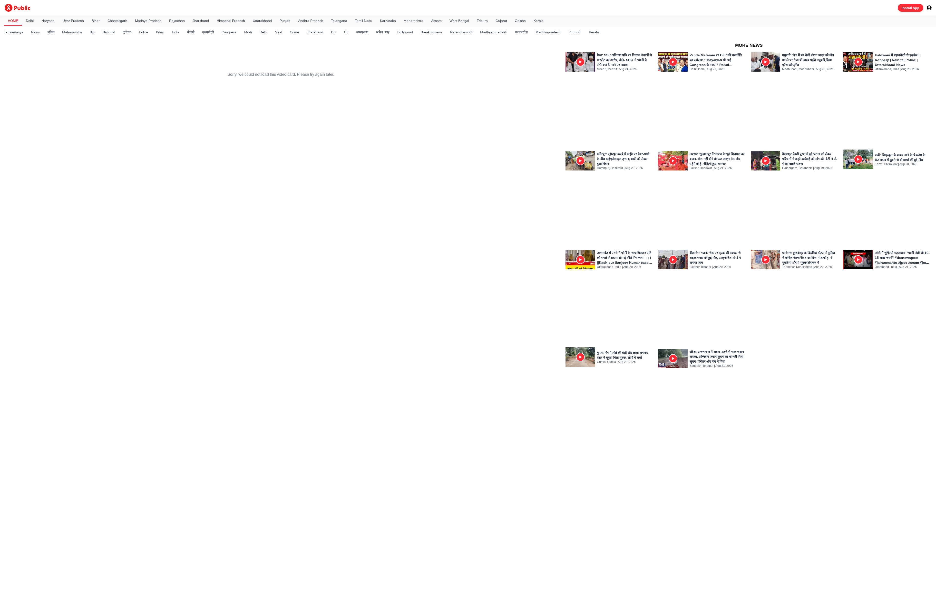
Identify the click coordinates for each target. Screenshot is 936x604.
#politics (250, 209)
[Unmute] (335, 145)
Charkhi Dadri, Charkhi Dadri (245, 178)
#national (231, 209)
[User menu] (929, 8)
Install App (910, 8)
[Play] (280, 118)
